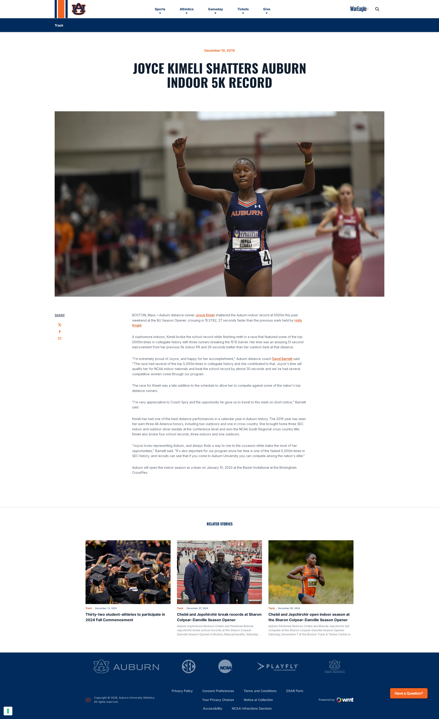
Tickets (243, 9)
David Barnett (282, 359)
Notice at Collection (258, 700)
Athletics (187, 9)
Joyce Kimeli (205, 315)
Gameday (215, 9)
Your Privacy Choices (218, 700)
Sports (160, 9)
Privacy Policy (182, 691)
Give (266, 9)
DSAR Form (294, 691)
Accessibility (212, 708)
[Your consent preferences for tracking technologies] (8, 711)
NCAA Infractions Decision (252, 708)
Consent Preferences (218, 691)
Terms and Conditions (260, 691)
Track (89, 608)
